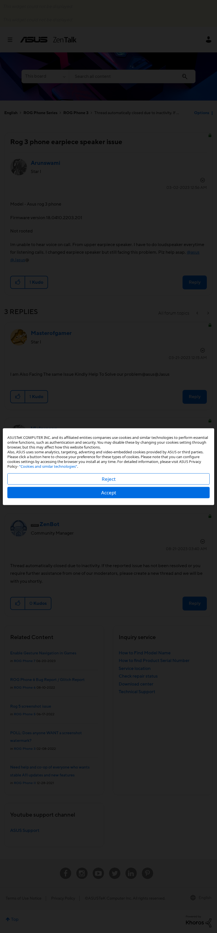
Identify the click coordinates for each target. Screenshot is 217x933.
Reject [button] (109, 478)
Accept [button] (108, 492)
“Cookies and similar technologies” (48, 466)
